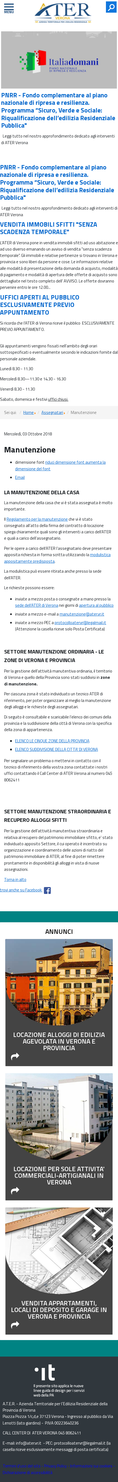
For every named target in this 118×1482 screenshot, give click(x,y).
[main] (59, 652)
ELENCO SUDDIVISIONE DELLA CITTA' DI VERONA (56, 749)
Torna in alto (15, 879)
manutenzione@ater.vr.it (82, 614)
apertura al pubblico (96, 605)
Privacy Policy (55, 1466)
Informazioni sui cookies (91, 1466)
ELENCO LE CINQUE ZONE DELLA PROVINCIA (52, 741)
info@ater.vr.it (28, 1443)
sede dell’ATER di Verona (36, 605)
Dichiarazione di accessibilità (27, 1472)
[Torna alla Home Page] (66, 14)
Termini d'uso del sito (22, 1466)
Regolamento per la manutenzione (37, 519)
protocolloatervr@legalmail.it (80, 622)
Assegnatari (52, 412)
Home (28, 412)
